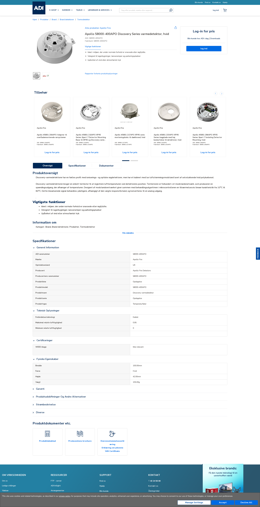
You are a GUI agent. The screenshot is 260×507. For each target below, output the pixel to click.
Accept (223, 502)
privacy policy (64, 496)
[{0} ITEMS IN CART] (225, 10)
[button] (258, 253)
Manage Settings (194, 502)
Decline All (246, 502)
